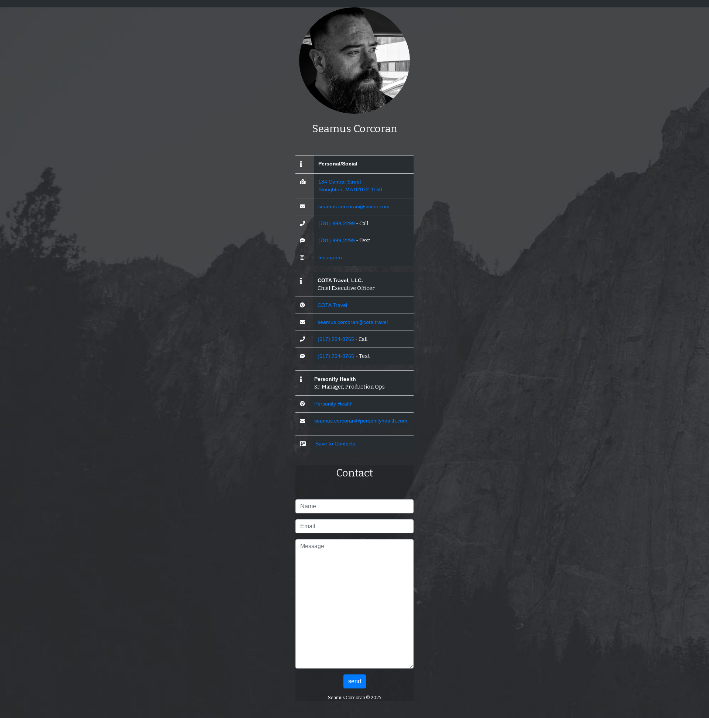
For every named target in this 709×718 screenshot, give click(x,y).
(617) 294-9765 (336, 339)
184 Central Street (339, 182)
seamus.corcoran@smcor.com (354, 206)
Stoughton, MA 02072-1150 (350, 189)
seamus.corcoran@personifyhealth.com (360, 421)
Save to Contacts (335, 444)
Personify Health (333, 404)
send (354, 681)
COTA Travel (332, 305)
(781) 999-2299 (336, 223)
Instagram (330, 257)
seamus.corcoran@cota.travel (353, 322)
